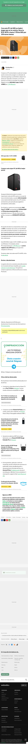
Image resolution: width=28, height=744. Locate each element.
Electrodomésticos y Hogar (7, 655)
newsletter (22, 507)
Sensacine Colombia (18, 732)
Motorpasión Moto (17, 711)
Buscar (26, 680)
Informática (8, 517)
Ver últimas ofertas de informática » (10, 149)
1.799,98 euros (11, 84)
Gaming (23, 517)
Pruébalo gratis (15, 470)
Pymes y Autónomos (18, 720)
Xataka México (4, 728)
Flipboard (16, 58)
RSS (14, 644)
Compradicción (5, 142)
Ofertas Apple (22, 639)
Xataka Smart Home (4, 697)
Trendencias (3, 718)
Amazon (17, 388)
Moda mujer (17, 662)
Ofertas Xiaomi (14, 639)
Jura (2, 670)
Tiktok (17, 644)
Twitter (13, 58)
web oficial (5, 255)
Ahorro (16, 670)
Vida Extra (16, 694)
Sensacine (16, 700)
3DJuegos (16, 692)
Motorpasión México (18, 734)
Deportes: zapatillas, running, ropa (18, 659)
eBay (2, 667)
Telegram (4, 140)
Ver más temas (5, 674)
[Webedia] (5, 686)
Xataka (2, 692)
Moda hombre (4, 662)
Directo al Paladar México (6, 734)
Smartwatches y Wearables (7, 658)
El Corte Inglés (5, 21)
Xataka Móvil (3, 694)
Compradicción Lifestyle (7, 143)
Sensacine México (17, 730)
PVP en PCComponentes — (8, 159)
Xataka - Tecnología (17, 517)
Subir (23, 685)
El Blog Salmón (17, 718)
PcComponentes (5, 326)
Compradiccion (4, 722)
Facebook (11, 58)
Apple (15, 664)
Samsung (3, 664)
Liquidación (12, 21)
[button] (9, 67)
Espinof (15, 702)
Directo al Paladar (4, 709)
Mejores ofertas (20, 21)
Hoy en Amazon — (6, 429)
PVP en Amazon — (6, 486)
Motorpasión (16, 709)
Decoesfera (3, 720)
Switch (15, 667)
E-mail (18, 58)
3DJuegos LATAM (17, 728)
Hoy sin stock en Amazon (6, 402)
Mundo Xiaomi (4, 699)
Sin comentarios (6, 57)
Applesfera (3, 696)
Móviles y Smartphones (19, 655)
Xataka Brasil (3, 730)
